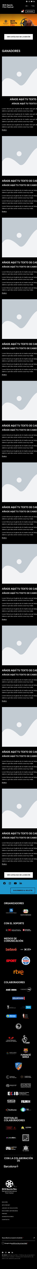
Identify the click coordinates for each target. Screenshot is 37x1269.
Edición (5, 1202)
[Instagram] (29, 1)
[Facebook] (27, 1)
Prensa (4, 1213)
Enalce (4, 130)
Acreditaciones (8, 1216)
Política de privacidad (27, 1255)
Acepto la (16, 1243)
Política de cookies (8, 1257)
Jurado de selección (10, 1208)
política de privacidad (19, 1243)
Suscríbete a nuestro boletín (12, 1238)
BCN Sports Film (12, 1255)
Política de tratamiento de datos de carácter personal (17, 1257)
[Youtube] (32, 1)
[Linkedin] (34, 1)
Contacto (6, 1219)
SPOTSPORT (6, 1205)
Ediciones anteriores (10, 1211)
